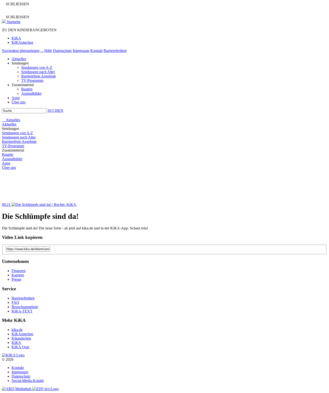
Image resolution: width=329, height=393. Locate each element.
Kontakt (96, 51)
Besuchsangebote (25, 307)
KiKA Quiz (20, 347)
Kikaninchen (21, 338)
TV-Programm (32, 80)
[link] (13, 355)
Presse (16, 279)
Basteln (27, 89)
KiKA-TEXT (22, 311)
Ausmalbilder (31, 93)
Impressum (81, 51)
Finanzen (19, 271)
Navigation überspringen (20, 51)
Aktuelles (19, 59)
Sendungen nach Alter (38, 72)
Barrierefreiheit (115, 51)
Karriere (18, 275)
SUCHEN (55, 110)
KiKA (16, 38)
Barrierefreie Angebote (38, 76)
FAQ (15, 302)
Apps (16, 98)
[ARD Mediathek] (17, 389)
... (41, 51)
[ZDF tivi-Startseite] (45, 389)
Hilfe (48, 51)
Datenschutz (62, 51)
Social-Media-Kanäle (28, 381)
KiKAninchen (22, 42)
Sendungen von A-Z (36, 67)
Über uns (19, 102)
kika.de (17, 330)
